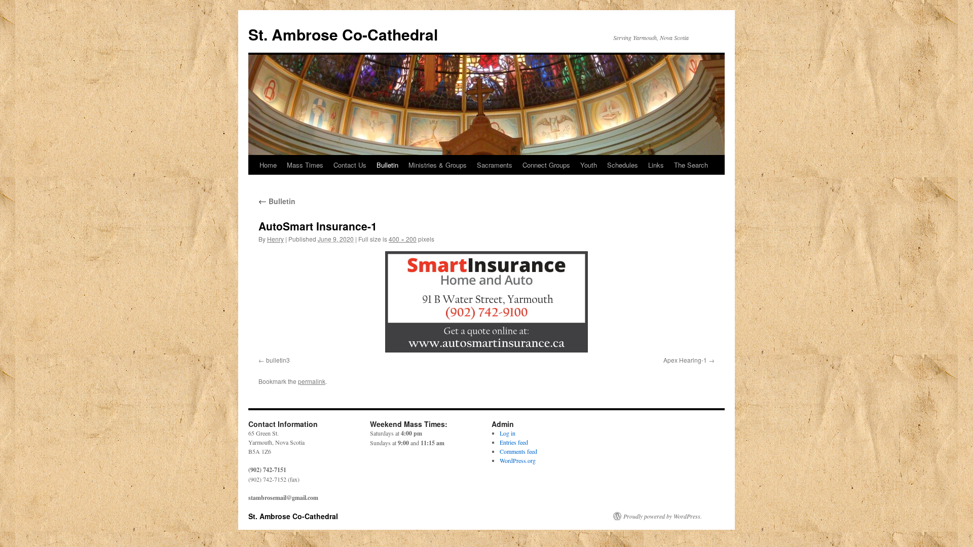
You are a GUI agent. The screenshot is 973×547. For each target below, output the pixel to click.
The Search (691, 165)
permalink (311, 381)
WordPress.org (518, 460)
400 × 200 (403, 239)
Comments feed (518, 451)
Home (268, 165)
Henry (275, 239)
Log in (507, 433)
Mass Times (305, 165)
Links (656, 165)
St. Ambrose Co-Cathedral (343, 34)
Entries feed (514, 442)
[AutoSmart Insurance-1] (486, 302)
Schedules (622, 165)
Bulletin (387, 165)
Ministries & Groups (437, 165)
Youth (588, 165)
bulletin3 (278, 360)
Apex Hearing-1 (685, 360)
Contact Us (349, 165)
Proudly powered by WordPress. (662, 516)
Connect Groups (546, 165)
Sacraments (494, 165)
